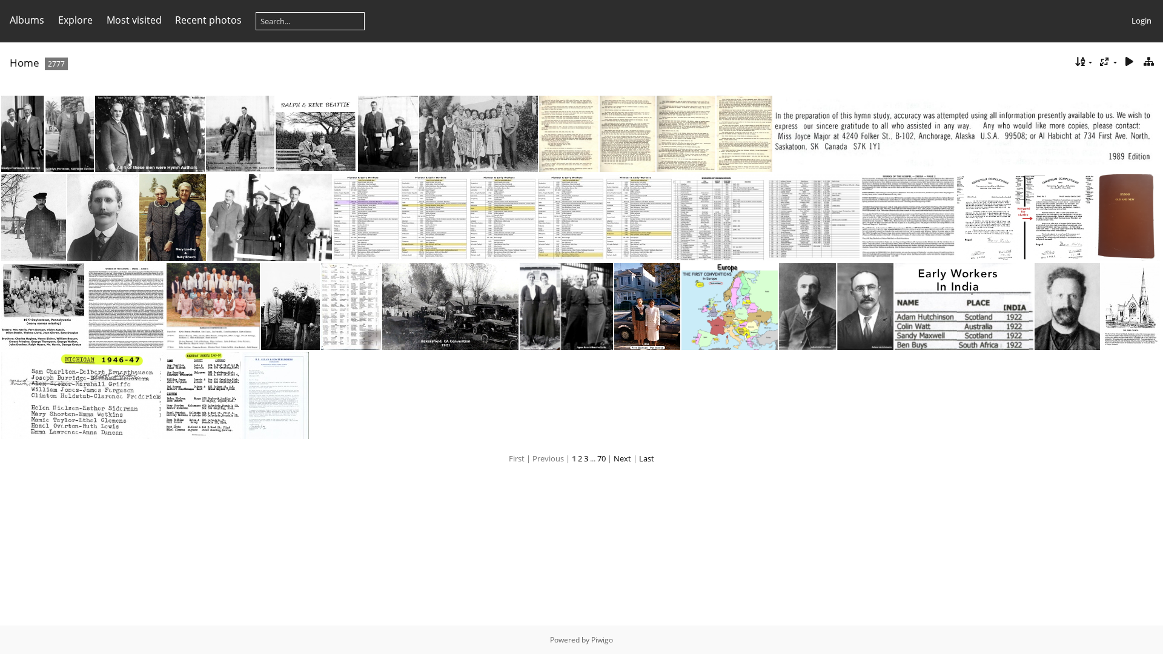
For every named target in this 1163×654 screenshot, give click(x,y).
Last (646, 458)
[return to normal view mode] (1148, 62)
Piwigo (602, 640)
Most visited (134, 20)
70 (601, 458)
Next (622, 458)
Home (24, 63)
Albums (27, 20)
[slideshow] (1129, 62)
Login (1141, 20)
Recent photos (208, 20)
